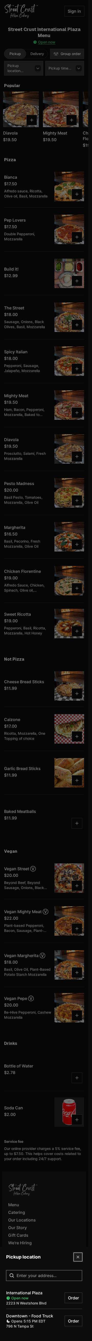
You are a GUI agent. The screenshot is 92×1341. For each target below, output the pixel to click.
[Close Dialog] (78, 1257)
